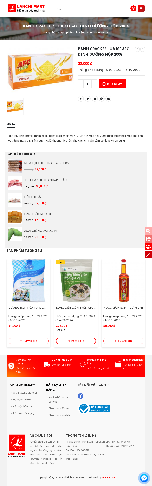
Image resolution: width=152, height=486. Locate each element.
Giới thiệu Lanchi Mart (25, 393)
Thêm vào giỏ (28, 341)
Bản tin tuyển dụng (23, 413)
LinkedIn (95, 99)
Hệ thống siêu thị (22, 399)
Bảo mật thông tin (23, 406)
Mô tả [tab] (11, 124)
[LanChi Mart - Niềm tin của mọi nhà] (26, 8)
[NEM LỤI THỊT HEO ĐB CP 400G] (15, 166)
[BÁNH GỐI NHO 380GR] (15, 217)
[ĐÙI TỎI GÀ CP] (15, 200)
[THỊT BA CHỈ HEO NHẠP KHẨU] (15, 183)
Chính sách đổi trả (59, 408)
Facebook (81, 99)
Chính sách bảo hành (60, 415)
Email (108, 99)
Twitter (88, 99)
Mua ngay (114, 84)
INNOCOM (108, 477)
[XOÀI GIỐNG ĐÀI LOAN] (15, 234)
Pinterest (102, 99)
